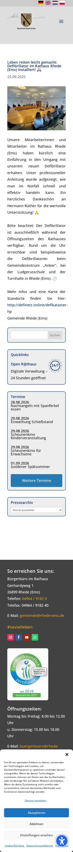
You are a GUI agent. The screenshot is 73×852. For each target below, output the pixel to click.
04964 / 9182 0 (34, 598)
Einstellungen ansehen (36, 835)
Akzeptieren (36, 813)
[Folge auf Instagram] (10, 637)
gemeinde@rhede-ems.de (42, 615)
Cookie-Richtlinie (14, 845)
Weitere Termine (36, 480)
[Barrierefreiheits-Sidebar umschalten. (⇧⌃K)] (62, 841)
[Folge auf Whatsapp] (35, 637)
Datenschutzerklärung (39, 845)
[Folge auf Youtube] (27, 637)
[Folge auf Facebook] (18, 637)
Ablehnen (36, 824)
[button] (67, 754)
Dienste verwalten (35, 800)
